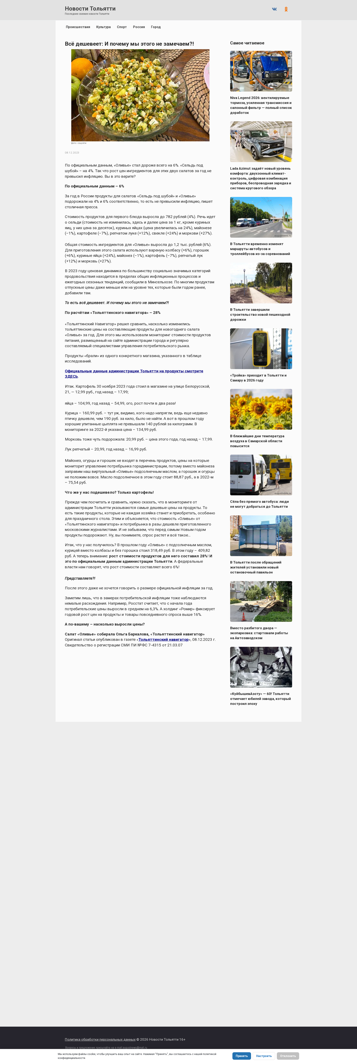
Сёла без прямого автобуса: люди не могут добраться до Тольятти (259, 504)
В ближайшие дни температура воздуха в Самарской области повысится (257, 441)
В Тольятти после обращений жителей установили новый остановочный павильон (255, 567)
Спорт (122, 27)
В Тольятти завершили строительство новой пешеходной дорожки (260, 314)
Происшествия (78, 27)
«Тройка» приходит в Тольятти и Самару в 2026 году (258, 377)
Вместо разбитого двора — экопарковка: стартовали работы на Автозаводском (259, 633)
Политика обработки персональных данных (100, 1039)
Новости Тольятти (90, 8)
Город (156, 27)
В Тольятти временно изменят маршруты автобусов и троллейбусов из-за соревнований (260, 249)
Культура (103, 27)
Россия (139, 27)
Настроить (264, 1056)
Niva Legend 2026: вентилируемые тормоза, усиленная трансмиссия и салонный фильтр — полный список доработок (261, 105)
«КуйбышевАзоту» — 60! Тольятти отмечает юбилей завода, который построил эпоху (260, 699)
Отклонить (288, 1056)
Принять (242, 1056)
